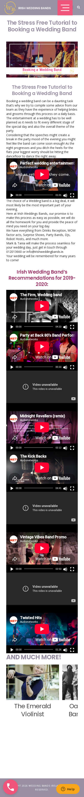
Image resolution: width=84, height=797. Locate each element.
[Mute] (65, 195)
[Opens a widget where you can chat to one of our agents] (68, 789)
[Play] (12, 195)
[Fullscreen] (72, 195)
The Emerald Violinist (32, 710)
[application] (42, 178)
